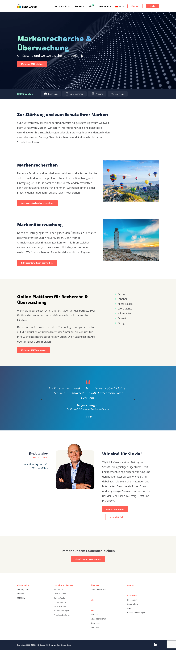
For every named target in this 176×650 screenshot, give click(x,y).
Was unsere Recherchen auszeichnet (37, 203)
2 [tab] (89, 417)
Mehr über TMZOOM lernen (33, 350)
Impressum (132, 600)
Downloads (95, 623)
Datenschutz (132, 604)
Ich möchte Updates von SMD (88, 559)
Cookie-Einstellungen (136, 612)
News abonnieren (98, 619)
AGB (129, 608)
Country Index (23, 589)
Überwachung (60, 593)
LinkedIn (156, 645)
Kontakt (131, 585)
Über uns (95, 585)
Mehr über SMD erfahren (32, 64)
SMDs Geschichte (98, 589)
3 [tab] (91, 417)
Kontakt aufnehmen (115, 509)
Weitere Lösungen (61, 610)
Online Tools (59, 598)
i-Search (20, 593)
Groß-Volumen (60, 606)
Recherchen (59, 589)
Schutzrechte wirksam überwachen (37, 263)
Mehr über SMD (117, 517)
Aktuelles (94, 614)
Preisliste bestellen (62, 615)
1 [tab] (86, 417)
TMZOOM (21, 598)
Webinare (95, 627)
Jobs (92, 600)
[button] (42, 399)
